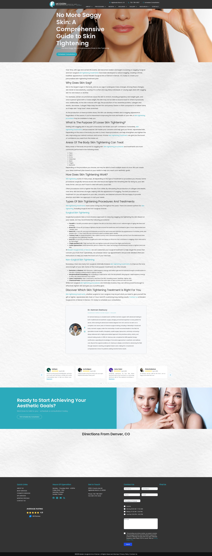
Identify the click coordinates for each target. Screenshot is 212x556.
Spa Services (21, 496)
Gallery (132, 7)
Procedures (99, 7)
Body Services (22, 491)
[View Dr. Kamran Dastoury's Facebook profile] (84, 327)
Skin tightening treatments (75, 206)
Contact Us (21, 501)
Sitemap (116, 554)
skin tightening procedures (90, 283)
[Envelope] (61, 498)
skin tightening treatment (118, 135)
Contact (155, 7)
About (88, 7)
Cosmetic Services (23, 493)
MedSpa (111, 7)
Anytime (128, 506)
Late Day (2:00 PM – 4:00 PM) (134, 514)
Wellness (121, 7)
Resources (144, 7)
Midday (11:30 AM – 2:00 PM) (134, 511)
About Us (20, 488)
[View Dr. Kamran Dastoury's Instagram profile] (84, 331)
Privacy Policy (124, 554)
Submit (128, 544)
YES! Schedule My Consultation (29, 417)
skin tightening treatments (89, 73)
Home (58, 48)
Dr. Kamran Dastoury (97, 310)
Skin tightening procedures (113, 147)
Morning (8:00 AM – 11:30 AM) (134, 509)
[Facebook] (53, 498)
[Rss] (64, 498)
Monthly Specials (23, 498)
